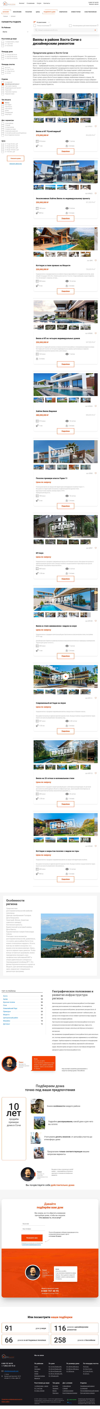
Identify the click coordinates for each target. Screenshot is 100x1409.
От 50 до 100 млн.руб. (55, 1373)
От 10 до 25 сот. (88, 1371)
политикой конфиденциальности (31, 1244)
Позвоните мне (32, 1238)
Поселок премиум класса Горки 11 (51, 478)
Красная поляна (9, 1002)
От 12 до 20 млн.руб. (55, 1366)
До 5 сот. (86, 1366)
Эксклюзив (17, 12)
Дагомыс (6, 1024)
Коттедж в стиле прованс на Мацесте (53, 265)
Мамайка (6, 1021)
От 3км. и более (39, 1391)
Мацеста (6, 1015)
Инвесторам (75, 12)
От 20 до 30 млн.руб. (55, 1369)
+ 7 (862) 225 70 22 (8, 1366)
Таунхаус (55, 1388)
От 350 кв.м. (70, 1371)
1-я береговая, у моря (41, 1386)
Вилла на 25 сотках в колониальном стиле (55, 778)
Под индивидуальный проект (89, 1391)
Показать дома (16, 158)
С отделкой (83, 1388)
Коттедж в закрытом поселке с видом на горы (57, 851)
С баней (65, 1388)
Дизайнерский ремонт (87, 1386)
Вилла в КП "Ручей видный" (48, 131)
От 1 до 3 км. (38, 1388)
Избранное (63, 12)
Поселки (28, 12)
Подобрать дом (49, 12)
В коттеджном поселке (70, 1393)
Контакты (47, 3)
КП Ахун (39, 553)
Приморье (7, 1011)
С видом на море (68, 1391)
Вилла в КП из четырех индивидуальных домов (58, 338)
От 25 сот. (86, 1373)
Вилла (55, 1391)
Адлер (5, 999)
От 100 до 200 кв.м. (72, 1366)
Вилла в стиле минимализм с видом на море (56, 626)
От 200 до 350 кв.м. (72, 1369)
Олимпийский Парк (10, 1008)
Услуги (39, 3)
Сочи (5, 1005)
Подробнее (66, 151)
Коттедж (55, 1386)
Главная (5, 16)
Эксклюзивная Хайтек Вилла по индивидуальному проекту (63, 198)
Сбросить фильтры (15, 163)
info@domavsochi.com (11, 1371)
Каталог (21, 3)
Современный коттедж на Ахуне (51, 703)
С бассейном (67, 1386)
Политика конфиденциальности (12, 1399)
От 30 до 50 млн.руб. (55, 1371)
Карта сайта (5, 1401)
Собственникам (90, 12)
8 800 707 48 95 (93, 2)
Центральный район (10, 1018)
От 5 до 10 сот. (87, 1369)
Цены (38, 12)
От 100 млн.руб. (54, 1376)
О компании (30, 3)
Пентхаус (55, 1393)
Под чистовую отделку (87, 1393)
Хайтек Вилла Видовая (46, 411)
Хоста (5, 996)
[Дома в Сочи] (10, 3)
